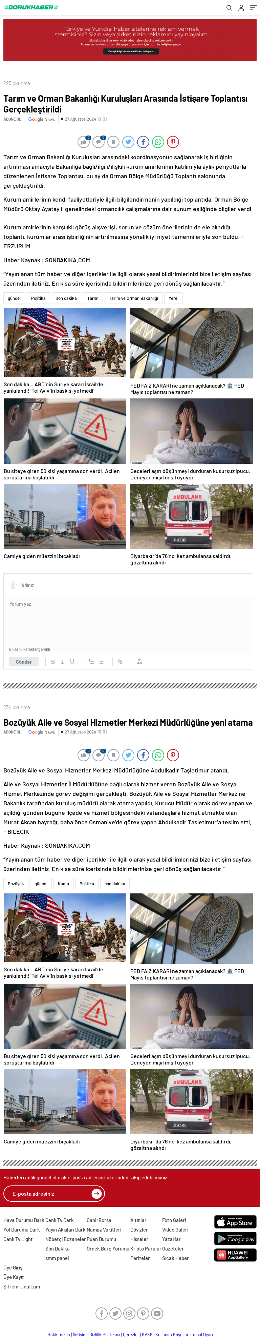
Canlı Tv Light (18, 1239)
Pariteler (140, 1258)
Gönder (24, 662)
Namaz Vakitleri (104, 1229)
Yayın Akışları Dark (65, 1229)
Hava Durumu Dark (23, 1220)
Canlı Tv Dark (59, 1220)
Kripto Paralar (145, 1248)
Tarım (93, 298)
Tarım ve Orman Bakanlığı (133, 298)
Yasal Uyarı (202, 1334)
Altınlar (138, 1220)
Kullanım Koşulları (172, 1334)
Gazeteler (173, 1248)
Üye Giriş (12, 1267)
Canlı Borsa (99, 1220)
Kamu (63, 883)
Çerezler (131, 1334)
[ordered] (91, 662)
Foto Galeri (174, 1220)
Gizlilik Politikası (104, 1334)
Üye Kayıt (13, 1277)
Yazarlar (171, 1239)
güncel (14, 298)
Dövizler (139, 1229)
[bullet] (101, 662)
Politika (38, 298)
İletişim (80, 1334)
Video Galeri (175, 1229)
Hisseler (139, 1239)
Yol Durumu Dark (21, 1229)
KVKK (147, 1334)
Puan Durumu (101, 1239)
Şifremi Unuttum (21, 1286)
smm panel (57, 1258)
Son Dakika (57, 1248)
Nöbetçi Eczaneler (65, 1239)
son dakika (66, 298)
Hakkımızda (58, 1334)
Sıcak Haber (175, 1258)
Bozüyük (16, 883)
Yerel (173, 298)
